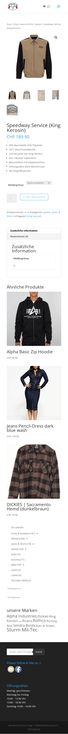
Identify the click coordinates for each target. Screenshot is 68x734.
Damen (17, 549)
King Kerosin (34, 216)
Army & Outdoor (23, 533)
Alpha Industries (22, 616)
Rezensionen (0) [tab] (19, 236)
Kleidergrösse (15, 184)
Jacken (38, 24)
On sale (17, 527)
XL (14, 265)
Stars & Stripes (45, 626)
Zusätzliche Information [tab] (23, 230)
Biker (16, 564)
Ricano (27, 621)
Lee (20, 621)
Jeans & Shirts (27, 24)
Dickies (43, 616)
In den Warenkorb (34, 197)
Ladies (16, 575)
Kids (15, 554)
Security (17, 559)
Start (9, 24)
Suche (38, 651)
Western (18, 538)
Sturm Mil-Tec (22, 629)
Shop (15, 24)
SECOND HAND (21, 580)
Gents (16, 569)
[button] (56, 37)
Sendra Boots (24, 625)
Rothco (39, 620)
